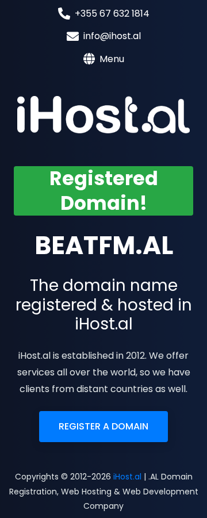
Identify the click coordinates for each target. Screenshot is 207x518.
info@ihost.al (112, 36)
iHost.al (127, 476)
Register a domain (103, 426)
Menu (111, 59)
